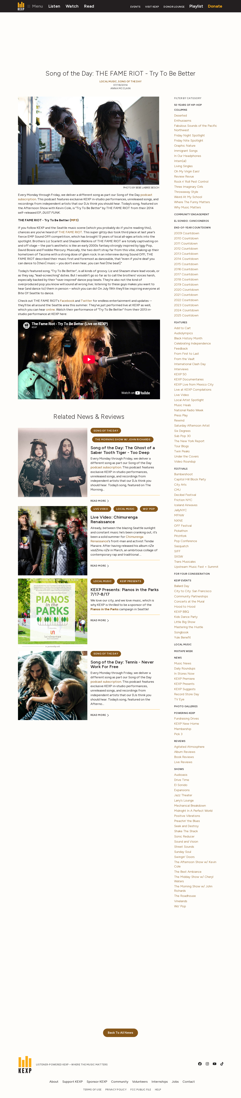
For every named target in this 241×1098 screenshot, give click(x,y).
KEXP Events (182, 580)
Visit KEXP (152, 6)
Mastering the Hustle (188, 627)
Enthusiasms (182, 121)
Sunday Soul (182, 852)
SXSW (178, 556)
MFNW (179, 515)
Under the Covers (186, 456)
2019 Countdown (186, 284)
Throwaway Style (186, 192)
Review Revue (184, 176)
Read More (99, 500)
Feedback (181, 348)
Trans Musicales (185, 562)
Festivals (181, 468)
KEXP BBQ (181, 612)
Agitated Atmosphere (189, 747)
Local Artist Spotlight (189, 400)
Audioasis (180, 775)
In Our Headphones (187, 156)
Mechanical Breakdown (190, 806)
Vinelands (180, 901)
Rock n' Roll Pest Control (191, 181)
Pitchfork (180, 536)
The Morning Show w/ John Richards (122, 439)
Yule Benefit (182, 637)
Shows (179, 769)
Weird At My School (188, 197)
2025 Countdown (186, 315)
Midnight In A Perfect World (193, 811)
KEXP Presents (130, 581)
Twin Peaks (182, 451)
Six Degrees (182, 431)
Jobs (175, 1082)
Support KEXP (72, 1082)
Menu (37, 6)
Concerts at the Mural (189, 601)
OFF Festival (183, 526)
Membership (182, 729)
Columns (180, 109)
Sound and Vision (186, 841)
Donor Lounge (174, 6)
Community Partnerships (191, 596)
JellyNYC (180, 510)
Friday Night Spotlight (189, 135)
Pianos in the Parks (105, 609)
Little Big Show (184, 622)
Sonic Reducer (184, 836)
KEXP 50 (180, 374)
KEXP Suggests (184, 689)
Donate (215, 6)
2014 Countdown (186, 259)
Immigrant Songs (186, 151)
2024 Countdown (186, 310)
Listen (54, 6)
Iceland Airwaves (185, 505)
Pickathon (181, 531)
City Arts (180, 485)
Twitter (86, 301)
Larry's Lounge (184, 800)
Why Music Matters (187, 207)
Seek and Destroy (186, 826)
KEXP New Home (186, 724)
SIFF (177, 551)
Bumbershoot (183, 474)
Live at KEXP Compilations (192, 390)
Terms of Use (92, 1089)
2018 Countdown (186, 279)
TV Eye (179, 699)
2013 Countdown (186, 254)
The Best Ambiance (187, 872)
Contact (189, 1082)
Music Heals (182, 405)
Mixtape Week (183, 651)
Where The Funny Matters (192, 202)
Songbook (181, 632)
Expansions (182, 790)
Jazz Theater (183, 795)
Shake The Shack (186, 831)
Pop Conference (185, 541)
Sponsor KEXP (97, 1082)
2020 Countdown (186, 290)
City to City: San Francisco (193, 591)
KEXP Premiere (184, 679)
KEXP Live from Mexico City (193, 384)
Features (180, 322)
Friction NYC (183, 500)
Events (135, 6)
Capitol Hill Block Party (190, 479)
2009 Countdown (186, 233)
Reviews (179, 741)
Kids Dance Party (186, 617)
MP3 (74, 220)
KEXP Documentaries (189, 379)
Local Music (108, 81)
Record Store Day (186, 694)
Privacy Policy (115, 1089)
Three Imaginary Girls (188, 187)
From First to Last (186, 354)
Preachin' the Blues (187, 821)
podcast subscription (106, 467)
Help (158, 1089)
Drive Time (181, 780)
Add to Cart (182, 328)
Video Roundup (185, 461)
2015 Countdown (186, 264)
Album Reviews (184, 752)
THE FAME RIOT (70, 232)
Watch (72, 6)
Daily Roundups (184, 668)
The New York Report (189, 441)
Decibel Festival (185, 495)
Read (89, 6)
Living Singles (183, 166)
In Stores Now (184, 673)
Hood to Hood (184, 606)
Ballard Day (181, 586)
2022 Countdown (186, 300)
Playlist (196, 6)
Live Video (101, 508)
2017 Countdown (186, 274)
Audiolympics (183, 333)
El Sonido (180, 785)
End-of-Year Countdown (192, 227)
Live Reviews (183, 762)
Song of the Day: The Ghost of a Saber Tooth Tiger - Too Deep (123, 450)
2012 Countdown (186, 248)
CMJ (177, 490)
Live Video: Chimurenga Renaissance (114, 519)
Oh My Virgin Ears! (187, 171)
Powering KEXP (184, 713)
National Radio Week (188, 410)
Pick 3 (178, 734)
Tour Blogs (181, 446)
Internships (160, 1082)
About (53, 1082)
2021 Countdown (186, 295)
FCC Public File (140, 1089)
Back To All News (120, 1033)
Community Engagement (191, 214)
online (50, 309)
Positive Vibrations (187, 816)
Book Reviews (184, 757)
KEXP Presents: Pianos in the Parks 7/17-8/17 (125, 592)
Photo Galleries (186, 706)
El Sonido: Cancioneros (191, 220)
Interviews (181, 369)
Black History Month (188, 338)
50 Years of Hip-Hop (188, 104)
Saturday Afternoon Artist (192, 425)
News (178, 657)
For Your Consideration (192, 573)
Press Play (181, 415)
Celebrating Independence (192, 343)
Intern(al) (180, 161)
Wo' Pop (149, 508)
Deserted (180, 115)
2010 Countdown (186, 238)
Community (119, 1082)
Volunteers (140, 1082)
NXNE (178, 520)
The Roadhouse (185, 896)
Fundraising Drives (186, 718)
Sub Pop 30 (182, 436)
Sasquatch (181, 546)
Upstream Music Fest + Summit (196, 567)
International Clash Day (190, 364)
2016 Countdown (186, 269)
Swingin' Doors (184, 857)
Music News (182, 663)
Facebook (67, 301)
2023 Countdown (186, 305)
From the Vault (184, 359)
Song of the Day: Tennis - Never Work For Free (122, 664)
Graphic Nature (184, 146)
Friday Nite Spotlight (188, 140)
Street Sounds (184, 847)
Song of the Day (129, 81)
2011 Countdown (186, 243)
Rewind (179, 420)
